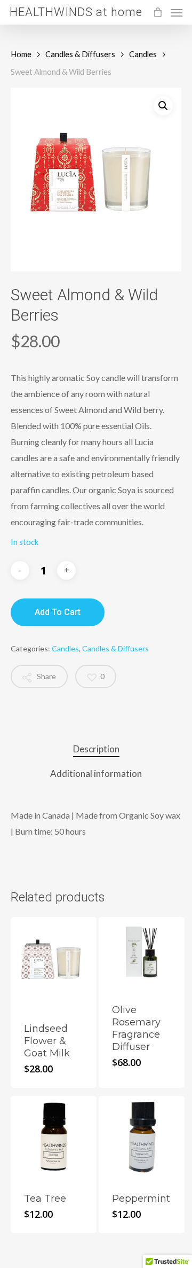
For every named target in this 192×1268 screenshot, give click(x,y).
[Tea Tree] (54, 1138)
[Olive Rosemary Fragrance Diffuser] (142, 954)
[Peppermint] (142, 1138)
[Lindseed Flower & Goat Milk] (54, 963)
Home (21, 54)
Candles (143, 54)
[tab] (96, 749)
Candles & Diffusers (80, 54)
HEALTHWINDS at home (76, 12)
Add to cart (58, 612)
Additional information (96, 773)
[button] (163, 105)
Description (96, 748)
